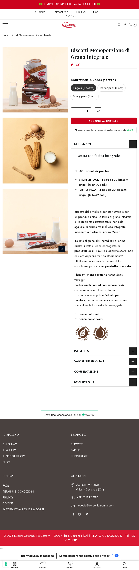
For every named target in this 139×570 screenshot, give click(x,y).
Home (5, 35)
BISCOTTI (77, 444)
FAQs (6, 486)
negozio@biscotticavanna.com (95, 505)
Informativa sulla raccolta (37, 555)
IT (64, 15)
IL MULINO (80, 12)
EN (69, 15)
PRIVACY (8, 497)
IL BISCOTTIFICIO (60, 12)
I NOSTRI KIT (79, 456)
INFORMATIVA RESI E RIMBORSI (23, 509)
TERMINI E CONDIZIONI (18, 491)
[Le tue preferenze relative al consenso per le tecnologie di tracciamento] (6, 564)
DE (74, 15)
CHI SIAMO (40, 12)
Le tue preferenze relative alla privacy (84, 555)
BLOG (96, 12)
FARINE (75, 450)
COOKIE (8, 503)
